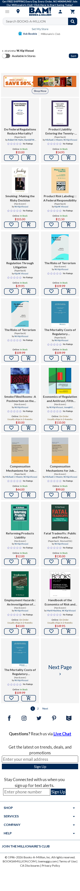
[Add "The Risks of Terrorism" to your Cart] (68, 291)
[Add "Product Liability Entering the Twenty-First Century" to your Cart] (68, 158)
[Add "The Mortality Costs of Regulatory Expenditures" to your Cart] (68, 358)
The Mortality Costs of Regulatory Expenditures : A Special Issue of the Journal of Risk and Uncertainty (60, 332)
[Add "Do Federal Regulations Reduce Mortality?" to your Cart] (28, 158)
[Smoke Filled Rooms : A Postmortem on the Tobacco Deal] (20, 381)
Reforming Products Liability (20, 535)
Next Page (60, 670)
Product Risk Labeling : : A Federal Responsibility (60, 198)
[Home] (40, 11)
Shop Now (40, 90)
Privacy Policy (51, 865)
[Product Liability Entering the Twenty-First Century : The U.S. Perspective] (60, 113)
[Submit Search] (72, 21)
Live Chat (62, 733)
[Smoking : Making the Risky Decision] (20, 180)
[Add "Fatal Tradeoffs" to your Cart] (68, 562)
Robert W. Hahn (15, 139)
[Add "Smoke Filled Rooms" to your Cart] (28, 428)
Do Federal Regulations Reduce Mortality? (20, 131)
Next (45, 708)
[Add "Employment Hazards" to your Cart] (28, 631)
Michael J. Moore (54, 139)
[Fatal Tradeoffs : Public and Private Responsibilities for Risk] (60, 517)
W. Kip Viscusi (70, 139)
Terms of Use (67, 861)
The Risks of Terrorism (60, 263)
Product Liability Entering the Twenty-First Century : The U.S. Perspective (60, 131)
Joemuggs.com (47, 861)
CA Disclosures (30, 865)
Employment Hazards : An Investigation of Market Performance (20, 602)
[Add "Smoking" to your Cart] (28, 225)
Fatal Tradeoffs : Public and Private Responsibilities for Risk (60, 535)
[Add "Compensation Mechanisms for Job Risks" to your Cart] (28, 495)
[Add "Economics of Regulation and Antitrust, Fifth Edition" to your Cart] (68, 428)
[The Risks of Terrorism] (60, 247)
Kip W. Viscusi (61, 206)
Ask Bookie (30, 33)
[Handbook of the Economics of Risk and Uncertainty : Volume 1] (60, 584)
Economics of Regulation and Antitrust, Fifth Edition (60, 399)
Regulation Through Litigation (20, 265)
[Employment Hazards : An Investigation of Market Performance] (19, 584)
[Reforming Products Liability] (20, 517)
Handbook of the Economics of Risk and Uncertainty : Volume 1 (60, 602)
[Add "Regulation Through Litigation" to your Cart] (28, 291)
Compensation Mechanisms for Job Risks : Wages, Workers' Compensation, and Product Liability (20, 469)
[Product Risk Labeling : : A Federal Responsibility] (60, 180)
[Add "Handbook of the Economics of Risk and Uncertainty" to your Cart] (68, 631)
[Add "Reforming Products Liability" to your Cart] (28, 562)
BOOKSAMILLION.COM (19, 861)
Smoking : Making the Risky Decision (20, 198)
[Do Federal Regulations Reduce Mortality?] (20, 113)
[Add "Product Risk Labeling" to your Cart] (68, 225)
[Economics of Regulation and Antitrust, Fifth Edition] (60, 381)
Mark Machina (54, 610)
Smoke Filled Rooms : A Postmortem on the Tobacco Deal (20, 399)
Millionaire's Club (50, 33)
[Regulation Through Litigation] (20, 247)
